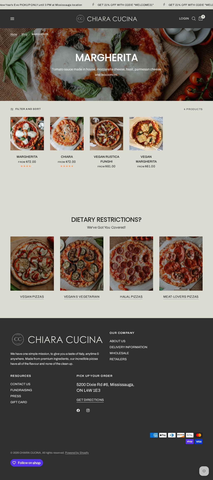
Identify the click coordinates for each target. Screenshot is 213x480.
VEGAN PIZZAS (32, 296)
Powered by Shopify (77, 452)
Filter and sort (28, 109)
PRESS (15, 396)
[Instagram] (90, 410)
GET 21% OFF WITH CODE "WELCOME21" (118, 5)
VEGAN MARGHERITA (146, 159)
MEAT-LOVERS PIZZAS (180, 296)
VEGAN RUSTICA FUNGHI (106, 159)
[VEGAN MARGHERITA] (146, 133)
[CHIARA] (67, 133)
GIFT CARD (18, 402)
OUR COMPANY (122, 333)
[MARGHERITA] (27, 133)
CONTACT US (20, 384)
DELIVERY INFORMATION (128, 347)
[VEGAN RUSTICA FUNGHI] (106, 133)
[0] (200, 18)
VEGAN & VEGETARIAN (81, 296)
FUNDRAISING (21, 390)
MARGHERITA (27, 156)
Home (13, 34)
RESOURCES (20, 376)
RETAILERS (118, 359)
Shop (24, 34)
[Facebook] (81, 410)
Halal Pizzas (131, 296)
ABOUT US (117, 341)
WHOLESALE (119, 353)
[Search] (193, 18)
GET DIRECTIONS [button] (90, 400)
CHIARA (67, 156)
